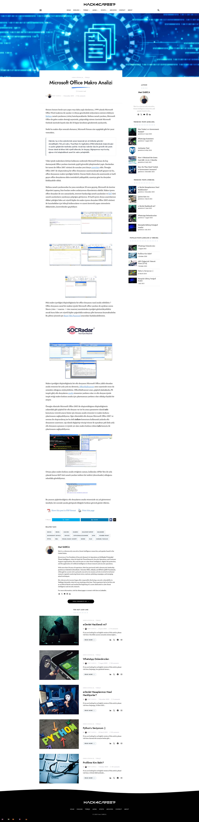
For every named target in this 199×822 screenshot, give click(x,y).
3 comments (116, 699)
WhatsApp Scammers (146, 139)
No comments (81, 96)
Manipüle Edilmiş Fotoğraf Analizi (147, 280)
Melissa (49, 116)
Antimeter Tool (143, 148)
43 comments (116, 767)
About (130, 10)
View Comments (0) (80, 601)
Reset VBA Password (72, 315)
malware (100, 532)
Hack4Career (99, 4)
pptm (49, 539)
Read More (89, 640)
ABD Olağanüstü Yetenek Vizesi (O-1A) (146, 262)
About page (81, 590)
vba (56, 539)
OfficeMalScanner (86, 386)
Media (95, 10)
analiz (70, 393)
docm (49, 532)
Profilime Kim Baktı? (93, 762)
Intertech (69, 570)
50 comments (115, 732)
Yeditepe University (64, 582)
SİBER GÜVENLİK (77, 77)
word (83, 539)
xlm (90, 539)
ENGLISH (76, 10)
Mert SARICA (56, 96)
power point (104, 535)
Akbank (93, 570)
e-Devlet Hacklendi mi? (95, 624)
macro (66, 532)
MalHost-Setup (87, 532)
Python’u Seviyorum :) (94, 728)
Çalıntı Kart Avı (143, 196)
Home (69, 10)
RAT (110, 193)
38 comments (115, 663)
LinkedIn (103, 590)
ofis (93, 535)
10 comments (114, 629)
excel (58, 532)
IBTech (101, 570)
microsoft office (54, 535)
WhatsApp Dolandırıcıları (96, 659)
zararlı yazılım (102, 539)
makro (75, 532)
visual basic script (69, 539)
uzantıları (95, 167)
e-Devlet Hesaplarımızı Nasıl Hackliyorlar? (97, 693)
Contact (122, 10)
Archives (113, 10)
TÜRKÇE (85, 10)
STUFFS (103, 10)
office (67, 535)
